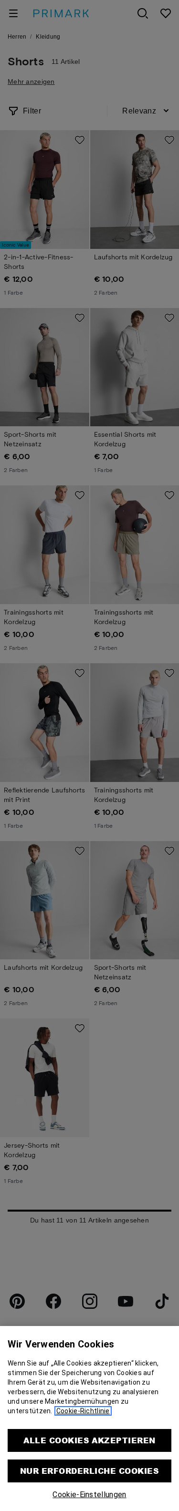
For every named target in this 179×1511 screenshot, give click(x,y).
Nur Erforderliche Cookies (89, 1470)
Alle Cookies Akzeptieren (89, 1440)
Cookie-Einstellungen (89, 1494)
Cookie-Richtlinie (83, 1411)
